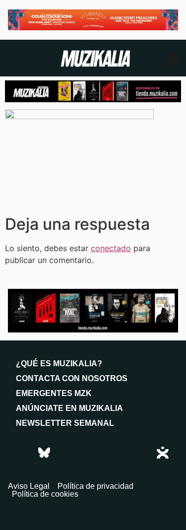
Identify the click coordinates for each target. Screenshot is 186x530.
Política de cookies (45, 494)
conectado (111, 248)
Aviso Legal (29, 486)
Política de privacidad (95, 486)
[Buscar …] (173, 59)
